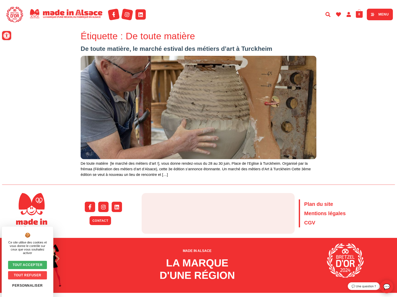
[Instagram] (127, 14)
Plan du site (318, 204)
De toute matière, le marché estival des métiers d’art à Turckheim (176, 48)
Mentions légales (325, 213)
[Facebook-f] (114, 14)
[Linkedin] (140, 14)
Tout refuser (27, 275)
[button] (6, 35)
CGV (309, 222)
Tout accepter (28, 265)
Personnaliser (27, 285)
